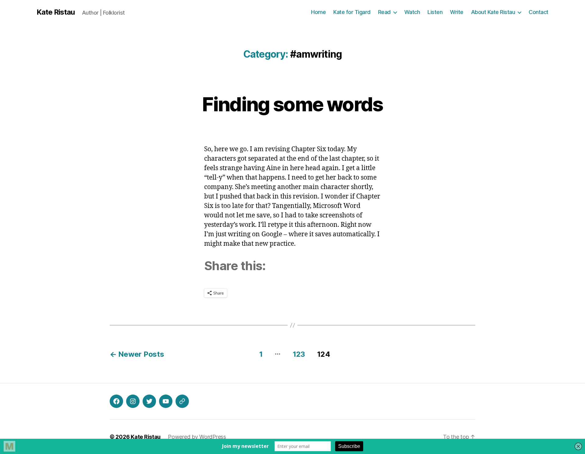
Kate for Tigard (351, 12)
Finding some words (292, 104)
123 (299, 354)
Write (456, 12)
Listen (434, 12)
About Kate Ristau (493, 12)
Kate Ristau (56, 12)
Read (384, 12)
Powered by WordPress (197, 437)
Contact (538, 12)
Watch (412, 12)
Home (318, 12)
